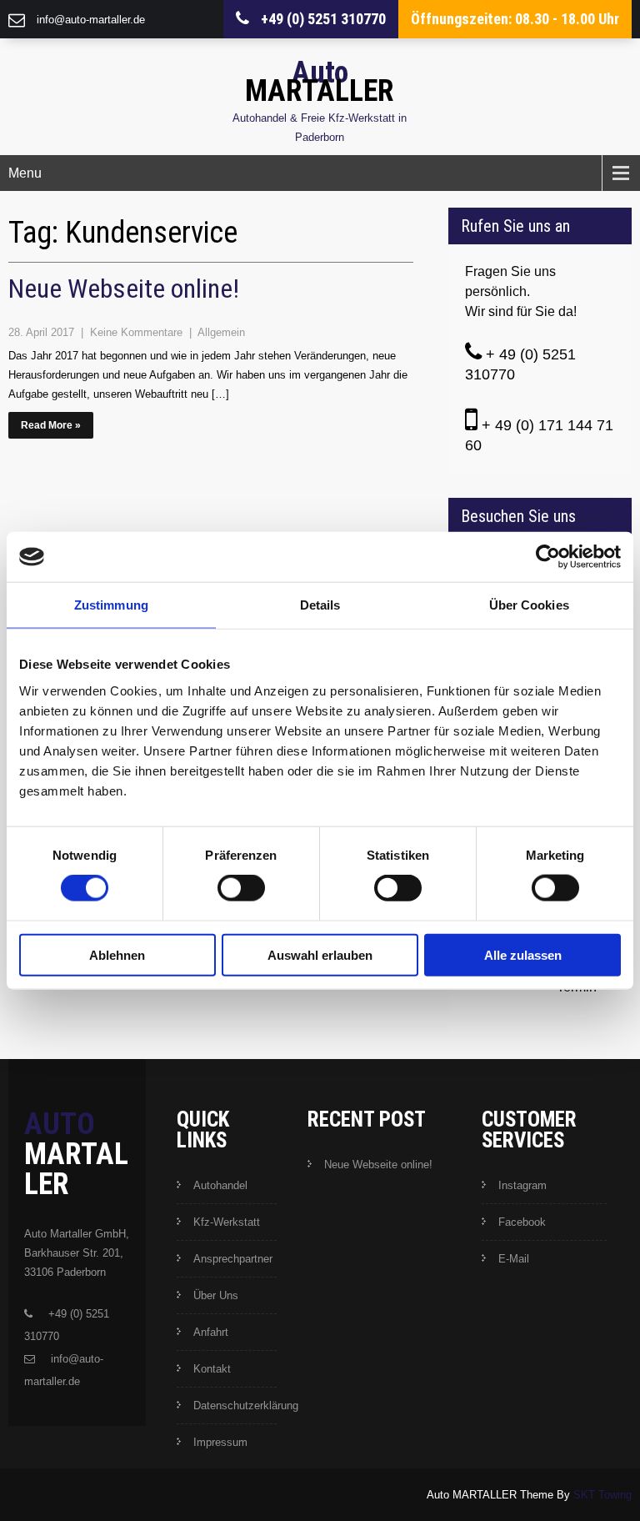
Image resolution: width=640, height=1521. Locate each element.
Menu (25, 173)
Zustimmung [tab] (111, 605)
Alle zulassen (523, 954)
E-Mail (513, 1258)
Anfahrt (210, 1332)
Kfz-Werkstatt (226, 1222)
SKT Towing (602, 1494)
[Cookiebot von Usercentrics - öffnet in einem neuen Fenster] (548, 557)
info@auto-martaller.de (91, 19)
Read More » (51, 425)
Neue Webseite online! (123, 288)
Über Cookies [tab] (529, 605)
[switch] (241, 888)
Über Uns (215, 1295)
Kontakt (212, 1369)
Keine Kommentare (138, 332)
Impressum (220, 1442)
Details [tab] (320, 605)
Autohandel (220, 1185)
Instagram (522, 1185)
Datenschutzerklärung (245, 1405)
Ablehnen (117, 954)
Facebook (522, 1222)
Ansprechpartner (232, 1258)
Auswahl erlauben (320, 954)
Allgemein (221, 332)
